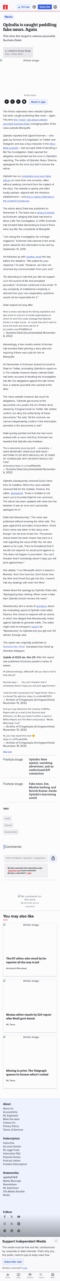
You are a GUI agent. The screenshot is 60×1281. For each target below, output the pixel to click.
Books (6, 1195)
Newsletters (10, 1184)
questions (41, 606)
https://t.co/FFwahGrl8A (15, 739)
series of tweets (45, 212)
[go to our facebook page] (4, 1217)
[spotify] (18, 1231)
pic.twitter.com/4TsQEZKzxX (17, 329)
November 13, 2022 (15, 703)
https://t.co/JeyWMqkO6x (28, 465)
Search (42, 1277)
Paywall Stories (12, 1157)
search (35, 626)
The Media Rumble (14, 1191)
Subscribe (45, 6)
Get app (25, 6)
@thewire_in (9, 716)
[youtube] (18, 1217)
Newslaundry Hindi (13, 646)
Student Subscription (15, 1164)
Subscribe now (13, 1261)
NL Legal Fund (11, 1150)
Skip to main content (17, 19)
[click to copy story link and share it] (24, 101)
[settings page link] (34, 7)
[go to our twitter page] (11, 1217)
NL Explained (10, 1115)
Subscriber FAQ (11, 1153)
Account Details (12, 1146)
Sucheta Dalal (11, 832)
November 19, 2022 (15, 746)
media (7, 818)
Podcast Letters (11, 1160)
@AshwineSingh (14, 671)
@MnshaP (28, 671)
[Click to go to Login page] (55, 7)
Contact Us (9, 1122)
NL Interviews (11, 1187)
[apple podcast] (18, 1224)
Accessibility (10, 1112)
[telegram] (4, 1231)
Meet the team (11, 1119)
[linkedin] (11, 1231)
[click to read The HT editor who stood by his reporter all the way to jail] (30, 938)
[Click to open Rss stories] (11, 1224)
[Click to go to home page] (5, 7)
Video (18, 1276)
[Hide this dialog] (56, 1240)
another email (34, 256)
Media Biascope (12, 1180)
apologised (17, 493)
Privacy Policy (11, 1126)
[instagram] (4, 1224)
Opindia (8, 825)
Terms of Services (13, 1129)
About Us (8, 1108)
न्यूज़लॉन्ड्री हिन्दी (10, 1177)
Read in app (38, 102)
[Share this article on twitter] (12, 101)
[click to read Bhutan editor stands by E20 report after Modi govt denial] (30, 994)
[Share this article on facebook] (7, 101)
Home (7, 1276)
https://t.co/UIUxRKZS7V (39, 696)
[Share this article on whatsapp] (18, 101)
